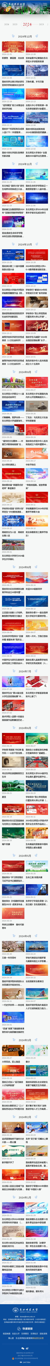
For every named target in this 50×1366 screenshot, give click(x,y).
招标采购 (43, 1334)
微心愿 (11, 1338)
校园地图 (6, 1334)
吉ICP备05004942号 (25, 1356)
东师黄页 (25, 1334)
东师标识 (34, 1334)
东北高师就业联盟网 (24, 1338)
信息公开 (16, 1334)
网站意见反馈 (38, 1338)
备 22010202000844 (28, 1358)
